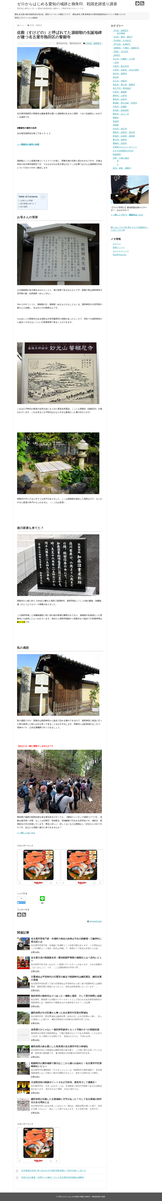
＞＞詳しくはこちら (26, 833)
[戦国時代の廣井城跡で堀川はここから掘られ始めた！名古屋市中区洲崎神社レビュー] (23, 1068)
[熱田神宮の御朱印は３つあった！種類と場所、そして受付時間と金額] (23, 1001)
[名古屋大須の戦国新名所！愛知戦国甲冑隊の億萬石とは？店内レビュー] (23, 962)
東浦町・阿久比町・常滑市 (125, 103)
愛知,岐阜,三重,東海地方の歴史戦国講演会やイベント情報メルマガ (99, 14)
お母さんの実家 (26, 201)
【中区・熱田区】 (94, 43)
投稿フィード (119, 247)
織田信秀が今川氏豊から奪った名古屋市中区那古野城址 (59, 1012)
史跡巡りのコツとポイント (125, 147)
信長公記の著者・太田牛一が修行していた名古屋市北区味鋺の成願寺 (52, 1177)
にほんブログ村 (118, 230)
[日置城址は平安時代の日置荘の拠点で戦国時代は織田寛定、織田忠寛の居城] (23, 982)
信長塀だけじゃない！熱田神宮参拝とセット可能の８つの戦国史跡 (65, 1029)
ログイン (117, 244)
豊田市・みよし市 (121, 114)
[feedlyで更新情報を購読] (137, 3)
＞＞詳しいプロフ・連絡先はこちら (127, 215)
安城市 (116, 121)
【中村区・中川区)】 (122, 41)
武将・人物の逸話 (121, 158)
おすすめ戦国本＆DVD (123, 151)
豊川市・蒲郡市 (120, 140)
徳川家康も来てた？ (28, 204)
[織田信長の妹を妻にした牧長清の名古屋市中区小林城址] (23, 1051)
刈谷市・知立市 (120, 129)
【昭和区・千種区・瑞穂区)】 (126, 48)
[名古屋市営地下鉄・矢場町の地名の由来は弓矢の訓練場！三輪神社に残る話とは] (23, 944)
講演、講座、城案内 (122, 168)
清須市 (116, 77)
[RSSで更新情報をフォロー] (142, 3)
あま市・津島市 (120, 81)
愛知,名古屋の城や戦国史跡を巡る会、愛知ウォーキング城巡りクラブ (42, 14)
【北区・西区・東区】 (123, 37)
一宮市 (116, 63)
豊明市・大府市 (120, 96)
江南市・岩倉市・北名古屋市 (126, 70)
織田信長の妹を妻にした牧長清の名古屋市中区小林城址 (59, 1046)
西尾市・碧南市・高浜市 (124, 132)
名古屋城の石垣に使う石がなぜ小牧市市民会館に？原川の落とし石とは (53, 1170)
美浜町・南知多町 (121, 110)
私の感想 (23, 207)
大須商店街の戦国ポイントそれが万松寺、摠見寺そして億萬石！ (64, 1082)
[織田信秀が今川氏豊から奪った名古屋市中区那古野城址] (23, 1018)
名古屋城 (121, 33)
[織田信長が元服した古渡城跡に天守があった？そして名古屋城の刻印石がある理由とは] (23, 1104)
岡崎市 (116, 118)
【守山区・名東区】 (122, 44)
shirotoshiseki (95, 921)
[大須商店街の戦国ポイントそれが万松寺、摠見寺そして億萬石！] (23, 1087)
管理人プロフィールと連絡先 (26, 18)
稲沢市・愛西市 (120, 74)
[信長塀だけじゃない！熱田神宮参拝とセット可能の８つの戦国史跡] (23, 1034)
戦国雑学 (117, 154)
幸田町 (116, 125)
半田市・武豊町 (120, 107)
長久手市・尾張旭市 (122, 88)
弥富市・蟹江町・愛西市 (124, 85)
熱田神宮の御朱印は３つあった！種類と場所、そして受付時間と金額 (66, 996)
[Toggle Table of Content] (42, 197)
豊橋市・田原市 (120, 143)
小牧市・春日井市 (121, 66)
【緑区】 (117, 55)
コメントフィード (121, 251)
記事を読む (35, 952)
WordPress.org (119, 255)
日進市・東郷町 (120, 92)
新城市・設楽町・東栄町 (124, 136)
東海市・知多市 (120, 99)
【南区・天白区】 (121, 52)
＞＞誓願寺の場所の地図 (28, 144)
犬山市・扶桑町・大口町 (124, 59)
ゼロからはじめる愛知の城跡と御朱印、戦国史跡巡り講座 (67, 4)
